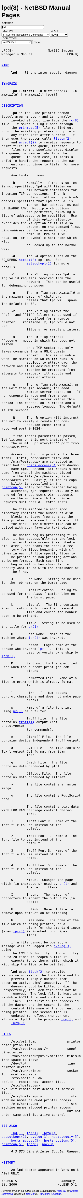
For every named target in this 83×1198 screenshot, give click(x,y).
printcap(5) (29, 127)
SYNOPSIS (9, 83)
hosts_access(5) (41, 465)
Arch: (56, 31)
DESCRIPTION (12, 105)
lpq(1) (67, 1019)
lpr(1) (34, 638)
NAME (5, 65)
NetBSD (61, 1190)
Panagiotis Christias (50, 1193)
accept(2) (27, 142)
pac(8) (48, 1144)
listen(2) (62, 138)
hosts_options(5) (59, 1140)
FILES (6, 1034)
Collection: (10, 38)
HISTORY (8, 1162)
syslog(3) (62, 946)
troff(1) (26, 722)
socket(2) (27, 260)
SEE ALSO (9, 1126)
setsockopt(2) (39, 263)
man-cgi (30, 1193)
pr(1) (33, 626)
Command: (9, 23)
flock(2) (36, 971)
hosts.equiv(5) (65, 1137)
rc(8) (74, 120)
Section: (9, 31)
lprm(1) (8, 656)
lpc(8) (32, 1144)
